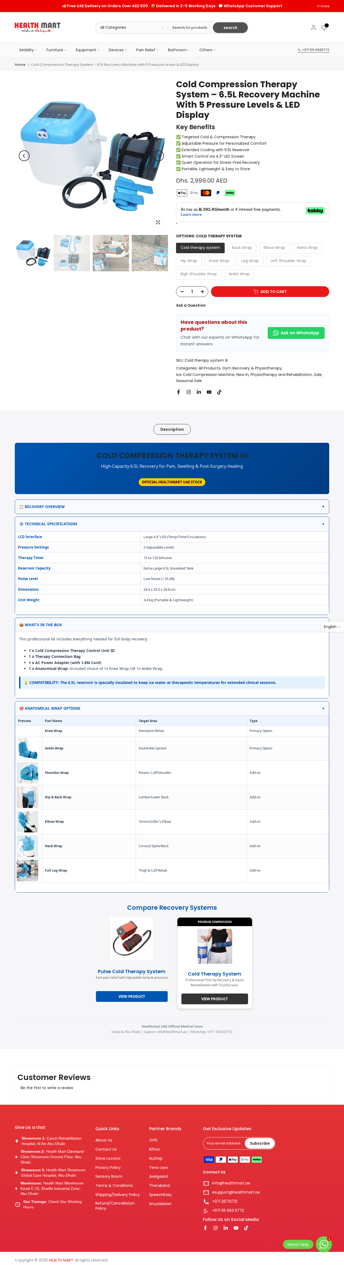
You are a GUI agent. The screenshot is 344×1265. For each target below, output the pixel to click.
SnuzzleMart (160, 1203)
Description (172, 429)
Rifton (154, 1149)
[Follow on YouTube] (209, 392)
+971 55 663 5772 (228, 1210)
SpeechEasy (160, 1194)
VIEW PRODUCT (214, 998)
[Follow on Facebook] (178, 392)
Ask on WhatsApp (300, 333)
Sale (318, 374)
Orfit (153, 1140)
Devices (116, 50)
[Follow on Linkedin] (198, 392)
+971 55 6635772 (315, 50)
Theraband (159, 1185)
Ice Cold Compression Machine (205, 374)
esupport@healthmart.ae (236, 1192)
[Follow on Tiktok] (219, 392)
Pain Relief (145, 50)
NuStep (156, 1158)
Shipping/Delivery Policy (117, 1194)
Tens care (158, 1167)
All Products (209, 368)
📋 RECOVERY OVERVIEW (172, 506)
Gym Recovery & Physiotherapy (252, 368)
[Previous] (24, 155)
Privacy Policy (108, 1167)
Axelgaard (158, 1176)
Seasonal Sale (189, 380)
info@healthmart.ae (231, 1183)
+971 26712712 (224, 1201)
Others (205, 50)
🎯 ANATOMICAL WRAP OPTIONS (172, 708)
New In (242, 374)
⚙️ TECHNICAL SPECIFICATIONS (172, 523)
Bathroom (177, 50)
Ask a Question (191, 305)
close (22, 6)
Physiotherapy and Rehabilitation (281, 374)
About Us (103, 1140)
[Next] (158, 155)
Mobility (27, 50)
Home (20, 64)
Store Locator (108, 1158)
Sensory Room (108, 1176)
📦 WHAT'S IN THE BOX (172, 624)
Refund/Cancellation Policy (115, 1206)
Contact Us (106, 1149)
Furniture (54, 50)
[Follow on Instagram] (188, 392)
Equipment (86, 50)
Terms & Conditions (114, 1185)
